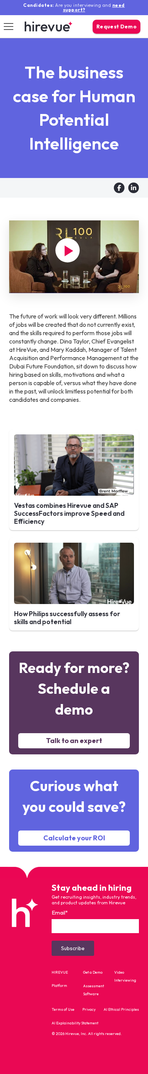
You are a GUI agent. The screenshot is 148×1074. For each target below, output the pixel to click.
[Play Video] (67, 250)
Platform (59, 985)
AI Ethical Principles (121, 1009)
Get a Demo (92, 972)
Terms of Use (63, 1009)
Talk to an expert (74, 740)
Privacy (89, 1009)
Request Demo (116, 26)
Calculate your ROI (74, 838)
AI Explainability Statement (75, 1023)
